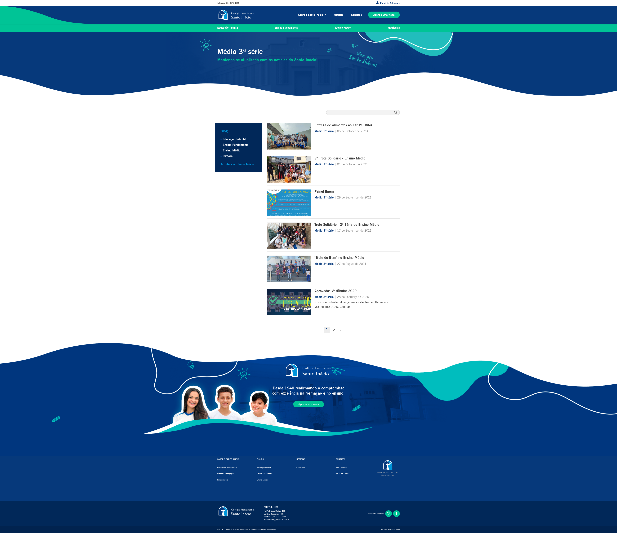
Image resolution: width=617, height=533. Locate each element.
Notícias (338, 14)
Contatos (356, 14)
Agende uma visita (384, 14)
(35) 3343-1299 (232, 3)
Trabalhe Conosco (343, 473)
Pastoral (228, 156)
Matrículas (394, 27)
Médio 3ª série (324, 131)
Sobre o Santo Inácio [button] (311, 14)
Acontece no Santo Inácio (237, 164)
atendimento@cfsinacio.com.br (276, 519)
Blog (224, 131)
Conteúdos (300, 467)
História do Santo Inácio (227, 467)
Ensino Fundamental (286, 27)
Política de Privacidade (390, 529)
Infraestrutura (222, 480)
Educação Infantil (227, 27)
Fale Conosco (341, 467)
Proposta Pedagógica (225, 473)
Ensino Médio (343, 27)
